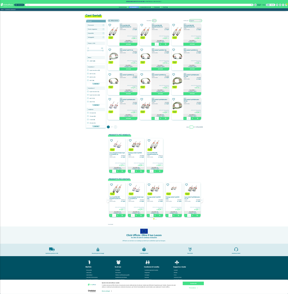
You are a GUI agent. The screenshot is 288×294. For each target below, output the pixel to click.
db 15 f (92, 98)
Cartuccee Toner (259, 5)
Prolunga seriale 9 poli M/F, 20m (135, 153)
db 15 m (92, 73)
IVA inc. (272, 4)
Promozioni (157, 7)
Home (2, 9)
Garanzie (147, 277)
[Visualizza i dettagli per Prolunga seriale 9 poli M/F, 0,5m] (173, 189)
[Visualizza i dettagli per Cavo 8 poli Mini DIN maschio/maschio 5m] (177, 31)
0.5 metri (93, 113)
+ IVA (268, 4)
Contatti (176, 270)
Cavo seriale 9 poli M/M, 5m (159, 75)
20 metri (92, 123)
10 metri (92, 116)
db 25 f (92, 101)
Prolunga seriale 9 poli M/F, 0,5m (172, 197)
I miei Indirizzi (89, 275)
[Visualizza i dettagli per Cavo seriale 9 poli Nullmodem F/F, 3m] (145, 105)
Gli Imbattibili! (133, 7)
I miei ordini (88, 272)
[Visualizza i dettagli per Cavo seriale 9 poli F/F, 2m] (113, 56)
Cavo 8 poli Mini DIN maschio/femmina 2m (125, 26)
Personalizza (192, 287)
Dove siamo (118, 272)
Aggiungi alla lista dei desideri (110, 25)
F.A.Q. (175, 275)
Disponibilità (128, 40)
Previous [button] (108, 200)
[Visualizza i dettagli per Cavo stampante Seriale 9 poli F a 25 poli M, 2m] (117, 144)
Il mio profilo (89, 270)
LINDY (92, 61)
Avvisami (128, 44)
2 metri (92, 119)
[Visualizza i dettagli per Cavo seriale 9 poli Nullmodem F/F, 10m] (177, 81)
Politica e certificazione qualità (122, 275)
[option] (144, 1)
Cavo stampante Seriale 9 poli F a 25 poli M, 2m (117, 153)
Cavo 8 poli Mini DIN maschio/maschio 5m (189, 26)
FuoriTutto (165, 7)
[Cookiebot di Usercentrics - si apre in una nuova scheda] (91, 291)
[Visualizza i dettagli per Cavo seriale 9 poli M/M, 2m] (177, 56)
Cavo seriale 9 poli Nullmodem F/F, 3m (159, 100)
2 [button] (155, 218)
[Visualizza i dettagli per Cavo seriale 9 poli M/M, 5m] (145, 81)
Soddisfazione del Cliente (121, 277)
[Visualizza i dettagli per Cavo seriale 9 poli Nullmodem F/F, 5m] (177, 105)
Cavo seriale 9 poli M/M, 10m (159, 50)
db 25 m (92, 77)
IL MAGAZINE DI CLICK (145, 7)
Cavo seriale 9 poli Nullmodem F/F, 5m (191, 100)
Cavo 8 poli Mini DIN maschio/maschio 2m (157, 26)
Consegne (147, 275)
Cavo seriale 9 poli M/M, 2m (191, 50)
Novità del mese (123, 7)
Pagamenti (147, 272)
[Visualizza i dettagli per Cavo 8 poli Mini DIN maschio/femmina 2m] (113, 31)
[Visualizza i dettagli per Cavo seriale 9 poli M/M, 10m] (145, 56)
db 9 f (92, 80)
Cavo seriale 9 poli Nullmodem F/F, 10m (191, 75)
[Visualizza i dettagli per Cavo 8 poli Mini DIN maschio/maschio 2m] (145, 31)
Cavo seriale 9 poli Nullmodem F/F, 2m (127, 100)
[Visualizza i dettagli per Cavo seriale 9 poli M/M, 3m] (113, 81)
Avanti (115, 127)
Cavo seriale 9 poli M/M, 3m (127, 75)
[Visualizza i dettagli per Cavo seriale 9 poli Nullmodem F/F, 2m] (113, 105)
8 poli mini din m (95, 70)
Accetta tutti (193, 283)
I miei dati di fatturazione (92, 277)
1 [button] (153, 218)
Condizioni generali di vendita (151, 270)
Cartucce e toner (178, 277)
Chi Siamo (117, 270)
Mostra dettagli (106, 291)
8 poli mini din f (94, 91)
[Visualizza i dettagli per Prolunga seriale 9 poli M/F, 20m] (136, 144)
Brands (175, 272)
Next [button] (202, 200)
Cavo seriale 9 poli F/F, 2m (126, 50)
